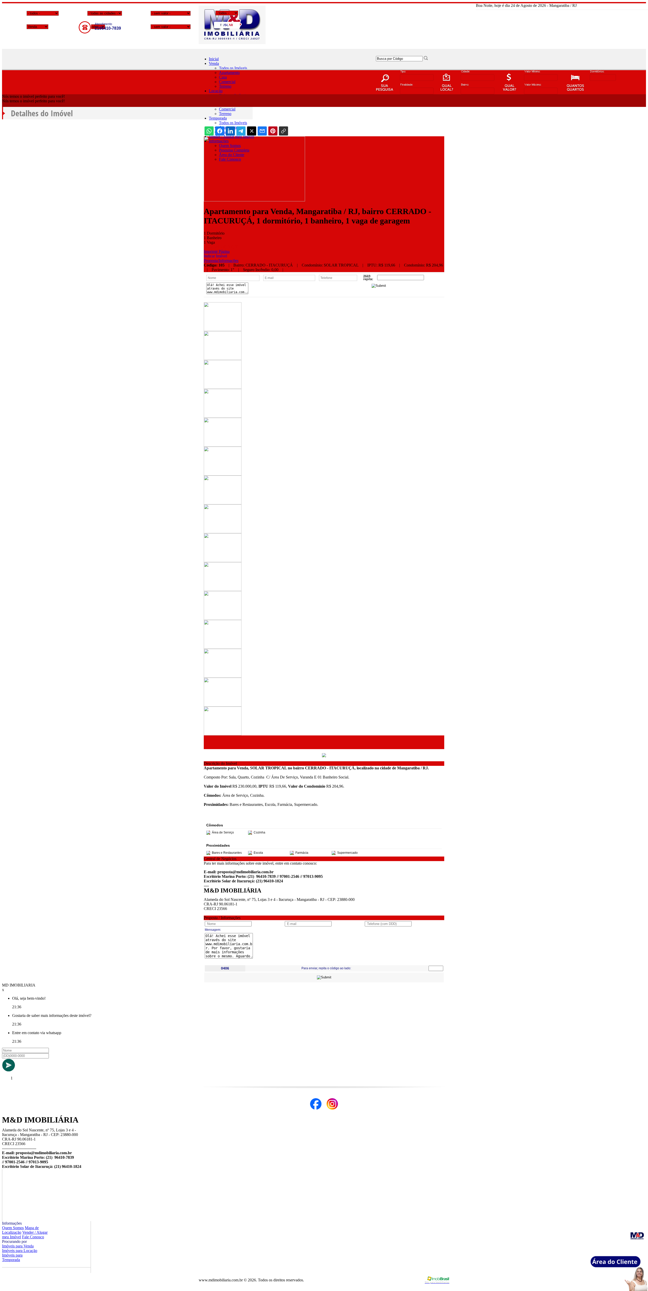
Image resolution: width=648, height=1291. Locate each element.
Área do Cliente (231, 155)
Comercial (227, 82)
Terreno (225, 86)
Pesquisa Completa (234, 150)
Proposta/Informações (221, 260)
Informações (219, 141)
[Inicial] (232, 43)
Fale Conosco (230, 159)
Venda (214, 63)
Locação (215, 91)
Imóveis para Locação (19, 1250)
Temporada (218, 118)
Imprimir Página (217, 251)
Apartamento (229, 72)
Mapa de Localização (20, 1230)
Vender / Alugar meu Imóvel (231, 136)
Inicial (214, 59)
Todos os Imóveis (233, 68)
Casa (223, 77)
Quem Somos (230, 145)
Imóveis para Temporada (12, 1257)
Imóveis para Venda (18, 1246)
